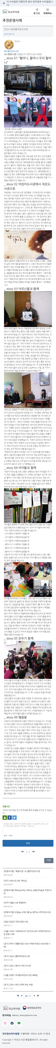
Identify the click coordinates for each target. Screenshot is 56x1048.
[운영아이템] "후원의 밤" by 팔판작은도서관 (22, 871)
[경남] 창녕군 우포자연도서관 (16, 922)
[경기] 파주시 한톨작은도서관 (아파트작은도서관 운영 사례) (27, 945)
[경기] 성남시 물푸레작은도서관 (17, 956)
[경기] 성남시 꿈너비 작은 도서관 (17, 965)
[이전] (21, 996)
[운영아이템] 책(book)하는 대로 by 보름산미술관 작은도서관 (28, 891)
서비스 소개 (36, 1033)
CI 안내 (46, 1033)
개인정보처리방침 (11, 1033)
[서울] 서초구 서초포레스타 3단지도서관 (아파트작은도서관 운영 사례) (27, 932)
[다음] (34, 996)
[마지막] (33, 851)
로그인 (36, 13)
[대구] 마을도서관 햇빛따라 (15, 903)
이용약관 (25, 1033)
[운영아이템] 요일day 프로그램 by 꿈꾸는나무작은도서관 (27, 912)
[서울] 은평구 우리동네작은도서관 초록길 (20, 975)
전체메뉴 (47, 13)
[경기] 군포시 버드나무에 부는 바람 (18, 984)
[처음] (22, 851)
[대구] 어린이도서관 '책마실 (15, 881)
